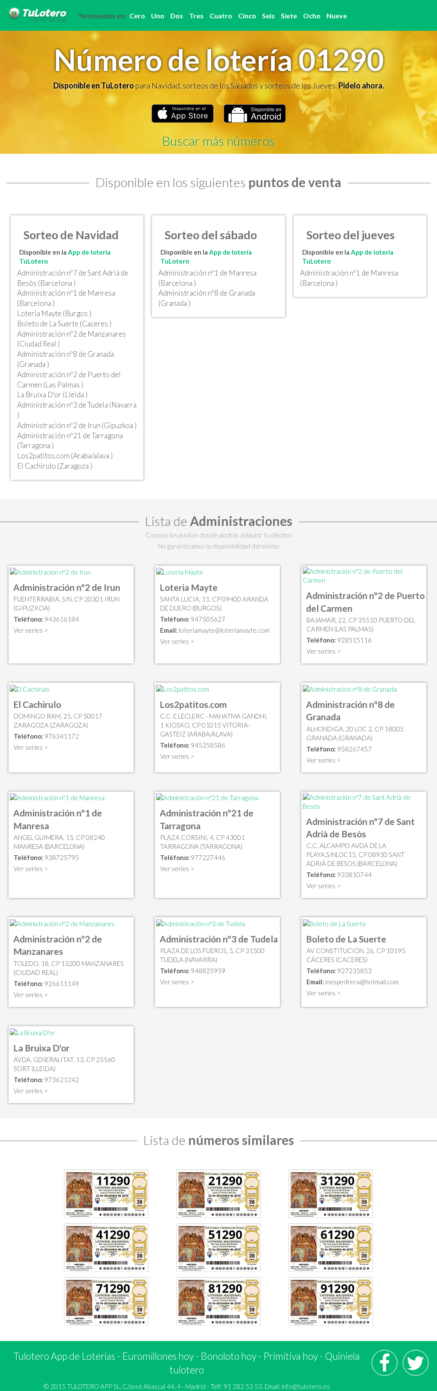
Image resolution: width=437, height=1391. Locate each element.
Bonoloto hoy (228, 1356)
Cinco (247, 16)
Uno (157, 16)
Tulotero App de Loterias (64, 1356)
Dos (176, 16)
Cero (137, 16)
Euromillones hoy (158, 1356)
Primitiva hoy (290, 1356)
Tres (196, 16)
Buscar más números (218, 140)
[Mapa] (50, 571)
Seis (268, 16)
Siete (289, 16)
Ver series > (31, 630)
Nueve (336, 16)
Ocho (311, 16)
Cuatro (221, 16)
